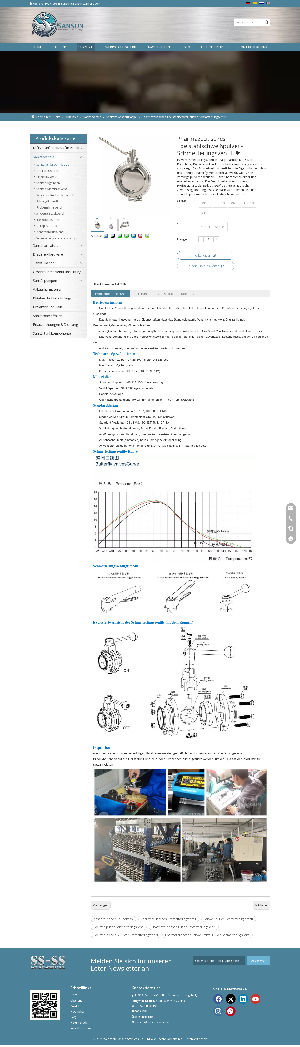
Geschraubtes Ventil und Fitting (57, 272)
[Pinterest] (231, 1011)
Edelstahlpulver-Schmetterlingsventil (118, 927)
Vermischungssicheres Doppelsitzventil (61, 238)
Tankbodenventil (48, 219)
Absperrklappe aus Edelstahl (113, 919)
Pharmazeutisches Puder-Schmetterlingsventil (183, 927)
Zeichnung (141, 293)
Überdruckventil (47, 170)
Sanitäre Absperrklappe (52, 164)
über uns (187, 293)
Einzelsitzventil (46, 177)
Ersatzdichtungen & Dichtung (55, 324)
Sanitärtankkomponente (52, 333)
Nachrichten (78, 1011)
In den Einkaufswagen (203, 266)
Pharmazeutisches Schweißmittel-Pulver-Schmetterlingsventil (207, 935)
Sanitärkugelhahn (48, 183)
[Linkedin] (243, 998)
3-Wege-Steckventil (50, 213)
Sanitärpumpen (45, 280)
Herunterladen (79, 1023)
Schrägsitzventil (47, 201)
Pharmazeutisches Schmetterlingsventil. (169, 919)
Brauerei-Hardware (48, 254)
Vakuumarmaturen (47, 289)
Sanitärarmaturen (47, 245)
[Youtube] (255, 998)
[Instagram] (218, 1011)
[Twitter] (231, 998)
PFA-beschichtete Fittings (52, 298)
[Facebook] (218, 998)
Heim (73, 995)
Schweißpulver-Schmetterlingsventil (228, 919)
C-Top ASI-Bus (46, 226)
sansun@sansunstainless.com (81, 4)
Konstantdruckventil (50, 232)
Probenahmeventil (49, 207)
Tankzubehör (43, 263)
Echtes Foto (165, 293)
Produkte (76, 1006)
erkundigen (203, 255)
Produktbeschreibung (110, 293)
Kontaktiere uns (80, 1028)
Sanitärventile (43, 157)
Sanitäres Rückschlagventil (54, 195)
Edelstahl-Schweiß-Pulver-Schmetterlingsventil (125, 935)
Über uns (76, 1000)
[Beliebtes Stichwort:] (266, 22)
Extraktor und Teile (48, 307)
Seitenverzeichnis (196, 1039)
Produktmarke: (104, 284)
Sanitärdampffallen (47, 316)
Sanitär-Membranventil (52, 189)
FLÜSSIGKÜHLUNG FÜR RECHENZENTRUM (60, 148)
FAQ (73, 1017)
